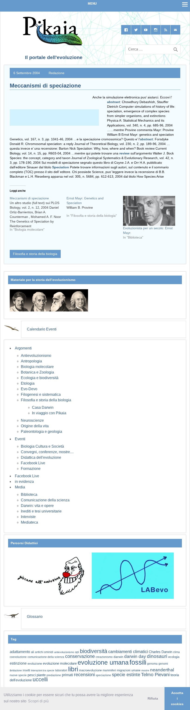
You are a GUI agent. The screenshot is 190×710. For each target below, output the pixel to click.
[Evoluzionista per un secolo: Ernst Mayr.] (149, 211)
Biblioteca (29, 494)
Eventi (20, 439)
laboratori (61, 670)
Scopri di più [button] (38, 701)
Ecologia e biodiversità (39, 378)
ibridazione (16, 670)
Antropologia (31, 361)
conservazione (80, 656)
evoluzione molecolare (60, 663)
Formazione (31, 469)
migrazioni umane (128, 670)
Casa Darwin (43, 407)
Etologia (28, 383)
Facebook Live (33, 463)
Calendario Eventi (42, 329)
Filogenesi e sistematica (41, 394)
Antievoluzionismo (36, 356)
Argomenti (23, 348)
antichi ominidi (44, 652)
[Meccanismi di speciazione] (38, 215)
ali (32, 652)
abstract (113, 102)
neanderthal (162, 669)
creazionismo (104, 656)
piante (41, 675)
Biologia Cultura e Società (42, 446)
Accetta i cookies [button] (177, 698)
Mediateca (29, 522)
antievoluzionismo (64, 652)
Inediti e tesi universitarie (41, 511)
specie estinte (126, 674)
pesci (32, 675)
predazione (54, 675)
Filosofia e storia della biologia (35, 254)
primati (67, 675)
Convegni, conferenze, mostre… (47, 452)
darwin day (135, 656)
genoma (152, 663)
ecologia (173, 657)
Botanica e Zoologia (37, 372)
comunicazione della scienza (46, 657)
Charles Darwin (160, 652)
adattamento (20, 652)
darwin (118, 657)
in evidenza (24, 482)
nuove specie (18, 675)
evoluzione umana (103, 662)
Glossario (35, 617)
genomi (163, 663)
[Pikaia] (51, 44)
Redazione (56, 73)
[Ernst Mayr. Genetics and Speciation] (94, 208)
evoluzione (35, 663)
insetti (26, 670)
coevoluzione (18, 657)
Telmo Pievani (155, 674)
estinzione (18, 663)
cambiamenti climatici (128, 651)
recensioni (84, 674)
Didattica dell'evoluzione (41, 457)
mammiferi (109, 670)
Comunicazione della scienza (45, 500)
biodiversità (93, 651)
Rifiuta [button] (153, 698)
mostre (145, 670)
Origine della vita (35, 426)
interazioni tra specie (42, 670)
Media (20, 487)
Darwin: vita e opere (37, 506)
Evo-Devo (29, 389)
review (124, 153)
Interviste (28, 517)
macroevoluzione (90, 670)
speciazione (103, 675)
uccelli (40, 679)
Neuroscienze (32, 420)
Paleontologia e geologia (41, 432)
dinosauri (157, 656)
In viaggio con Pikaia (49, 413)
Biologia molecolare (37, 367)
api (77, 652)
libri (73, 669)
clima (176, 652)
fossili (138, 662)
